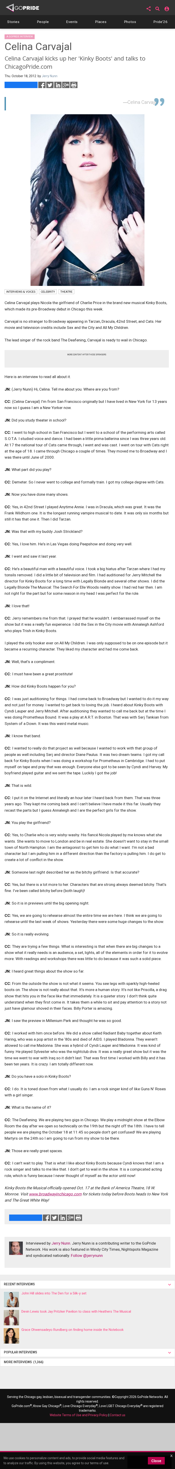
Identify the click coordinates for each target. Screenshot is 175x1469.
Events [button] (72, 22)
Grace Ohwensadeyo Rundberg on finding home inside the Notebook (72, 1330)
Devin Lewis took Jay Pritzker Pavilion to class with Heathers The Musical (76, 1311)
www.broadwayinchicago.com (55, 1194)
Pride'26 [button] (160, 22)
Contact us (117, 1415)
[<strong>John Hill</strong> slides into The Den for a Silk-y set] (11, 1299)
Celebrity (48, 291)
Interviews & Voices (20, 291)
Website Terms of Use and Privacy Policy (79, 1415)
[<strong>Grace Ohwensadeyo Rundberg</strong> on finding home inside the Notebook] (11, 1336)
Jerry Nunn (60, 1243)
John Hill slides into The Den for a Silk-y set (53, 1293)
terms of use (99, 1463)
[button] (148, 8)
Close (156, 1461)
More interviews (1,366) (24, 1362)
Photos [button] (130, 22)
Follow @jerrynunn (87, 1255)
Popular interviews (21, 1352)
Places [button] (101, 22)
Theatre (66, 291)
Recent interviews (20, 1284)
